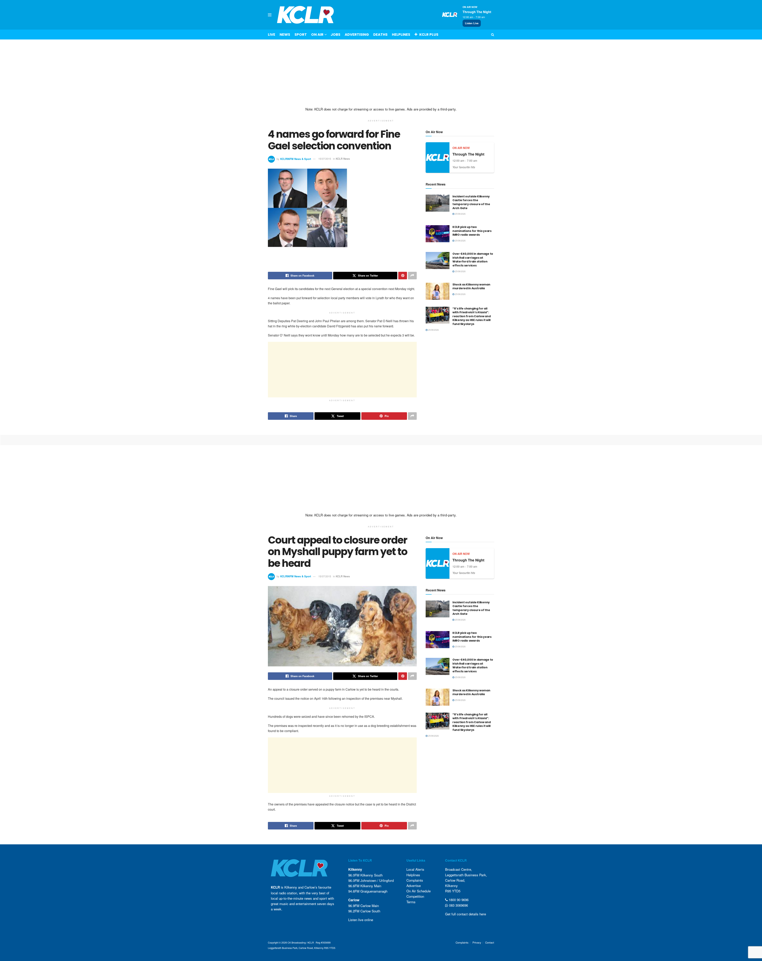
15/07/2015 (324, 158)
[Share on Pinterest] (402, 275)
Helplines (401, 34)
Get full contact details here (465, 913)
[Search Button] (492, 34)
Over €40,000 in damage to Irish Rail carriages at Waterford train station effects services (472, 259)
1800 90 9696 (458, 899)
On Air (317, 34)
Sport (300, 34)
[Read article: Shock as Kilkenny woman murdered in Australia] (437, 291)
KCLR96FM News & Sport (295, 158)
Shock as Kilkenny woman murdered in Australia (471, 286)
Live (271, 34)
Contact (489, 942)
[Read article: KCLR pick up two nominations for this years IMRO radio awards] (437, 233)
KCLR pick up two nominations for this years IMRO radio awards (472, 231)
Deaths (380, 34)
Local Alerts (415, 869)
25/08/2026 (460, 213)
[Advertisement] (381, 73)
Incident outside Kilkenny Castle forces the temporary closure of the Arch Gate (471, 202)
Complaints (414, 880)
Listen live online (360, 919)
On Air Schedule (418, 890)
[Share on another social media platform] (412, 275)
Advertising (357, 34)
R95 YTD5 (452, 890)
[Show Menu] (269, 14)
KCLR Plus (428, 34)
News (285, 34)
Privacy (476, 942)
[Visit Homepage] (305, 15)
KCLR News (343, 158)
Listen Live (471, 23)
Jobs (335, 34)
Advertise (413, 885)
